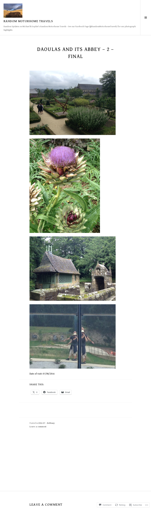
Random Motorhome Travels (28, 21)
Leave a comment (37, 427)
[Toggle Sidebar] (145, 17)
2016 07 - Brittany (46, 423)
